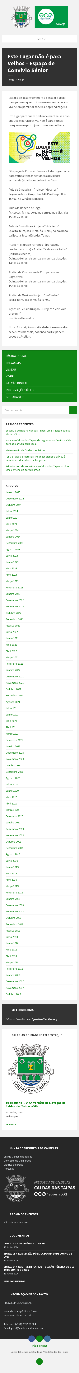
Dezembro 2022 (15, 600)
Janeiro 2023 (13, 594)
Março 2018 (12, 962)
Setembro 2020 (14, 771)
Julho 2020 (12, 784)
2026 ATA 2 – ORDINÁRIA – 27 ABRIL (24, 1243)
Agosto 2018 (13, 930)
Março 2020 (12, 810)
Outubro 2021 (13, 689)
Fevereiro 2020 (14, 816)
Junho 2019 (12, 867)
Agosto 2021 (13, 702)
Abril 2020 (11, 803)
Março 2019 (12, 886)
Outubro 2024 (13, 505)
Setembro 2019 (14, 848)
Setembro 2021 (14, 695)
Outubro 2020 (13, 765)
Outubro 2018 (13, 917)
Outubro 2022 (13, 613)
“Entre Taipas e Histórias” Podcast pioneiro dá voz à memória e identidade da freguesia (35, 458)
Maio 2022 (11, 644)
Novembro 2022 (15, 606)
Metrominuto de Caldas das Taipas (25, 450)
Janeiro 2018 (13, 975)
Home (11, 79)
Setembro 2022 (14, 619)
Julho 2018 (12, 937)
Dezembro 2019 (15, 829)
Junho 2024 (12, 517)
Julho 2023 (12, 555)
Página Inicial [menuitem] (39, 1345)
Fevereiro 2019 (14, 892)
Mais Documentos (14, 1281)
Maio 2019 (11, 873)
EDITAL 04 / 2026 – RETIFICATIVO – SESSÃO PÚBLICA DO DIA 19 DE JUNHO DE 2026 (39, 1268)
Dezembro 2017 (15, 981)
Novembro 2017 (15, 988)
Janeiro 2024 (13, 536)
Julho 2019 (12, 860)
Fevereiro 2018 (14, 968)
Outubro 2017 (13, 994)
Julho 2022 (12, 632)
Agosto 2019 (13, 854)
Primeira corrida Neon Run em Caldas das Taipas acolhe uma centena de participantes (37, 468)
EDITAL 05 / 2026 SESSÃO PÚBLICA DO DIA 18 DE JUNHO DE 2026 (38, 1255)
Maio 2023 (11, 568)
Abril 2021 (11, 727)
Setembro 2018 (14, 924)
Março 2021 (12, 733)
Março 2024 (12, 530)
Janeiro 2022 (13, 670)
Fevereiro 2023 (14, 587)
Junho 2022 (12, 638)
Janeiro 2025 (13, 492)
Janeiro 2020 (13, 822)
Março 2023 (12, 581)
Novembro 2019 (15, 835)
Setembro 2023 (14, 543)
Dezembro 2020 (15, 752)
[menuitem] (39, 355)
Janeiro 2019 (13, 899)
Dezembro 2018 (15, 905)
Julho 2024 (12, 511)
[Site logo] (39, 27)
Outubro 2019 (13, 841)
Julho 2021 (12, 708)
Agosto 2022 (13, 625)
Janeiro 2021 (13, 746)
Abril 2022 (11, 651)
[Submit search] (73, 410)
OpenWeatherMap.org (44, 1019)
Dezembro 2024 (15, 498)
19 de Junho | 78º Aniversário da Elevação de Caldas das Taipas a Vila (36, 1104)
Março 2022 (12, 657)
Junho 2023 (12, 562)
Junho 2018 (12, 943)
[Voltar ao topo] (39, 1361)
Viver (21, 79)
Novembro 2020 (15, 759)
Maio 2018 (11, 949)
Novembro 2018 (15, 911)
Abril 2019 (11, 879)
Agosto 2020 (13, 778)
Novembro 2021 (15, 682)
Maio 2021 (11, 721)
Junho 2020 (12, 790)
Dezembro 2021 (15, 676)
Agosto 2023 (13, 549)
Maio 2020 (11, 797)
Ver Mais (11, 1124)
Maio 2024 (11, 524)
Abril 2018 (11, 956)
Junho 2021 (12, 714)
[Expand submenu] (70, 362)
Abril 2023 (11, 574)
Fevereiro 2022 (14, 663)
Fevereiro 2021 (14, 740)
